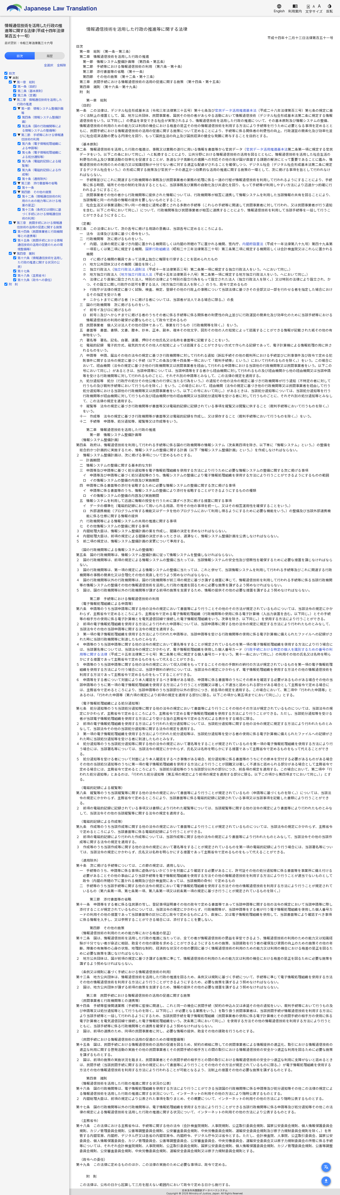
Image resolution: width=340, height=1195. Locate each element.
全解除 (61, 65)
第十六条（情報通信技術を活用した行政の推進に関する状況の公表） (40, 262)
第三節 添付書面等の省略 (39, 183)
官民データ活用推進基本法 (236, 110)
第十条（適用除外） (35, 179)
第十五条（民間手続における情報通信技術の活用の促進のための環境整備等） (40, 244)
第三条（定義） (28, 95)
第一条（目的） (28, 86)
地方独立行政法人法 (136, 274)
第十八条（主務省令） (33, 275)
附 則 (13, 284)
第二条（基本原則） (31, 91)
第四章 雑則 (26, 253)
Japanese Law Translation (52, 8)
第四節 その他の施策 (36, 192)
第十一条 (28, 187)
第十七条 (24, 271)
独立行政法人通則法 (129, 269)
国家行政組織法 (157, 249)
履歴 (50, 56)
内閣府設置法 (252, 244)
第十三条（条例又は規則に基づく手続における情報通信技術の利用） (41, 214)
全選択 (48, 65)
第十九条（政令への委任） (36, 280)
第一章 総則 (26, 82)
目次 (20, 56)
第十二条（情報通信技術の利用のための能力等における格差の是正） (41, 201)
